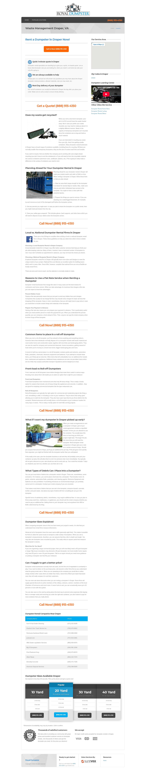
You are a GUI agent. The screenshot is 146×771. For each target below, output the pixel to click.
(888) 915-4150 (114, 20)
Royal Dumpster (32, 760)
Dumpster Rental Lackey (99, 111)
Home (27, 20)
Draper (118, 28)
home (112, 28)
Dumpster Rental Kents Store (100, 109)
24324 (93, 78)
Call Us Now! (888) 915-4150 (56, 49)
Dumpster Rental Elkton (98, 113)
